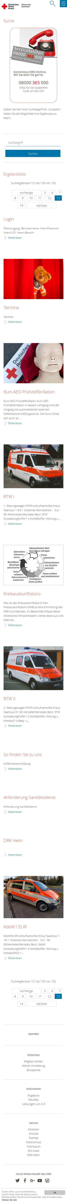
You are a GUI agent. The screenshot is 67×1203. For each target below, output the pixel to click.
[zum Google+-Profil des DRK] (32, 1180)
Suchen (33, 154)
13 (58, 198)
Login (9, 219)
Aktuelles (33, 1099)
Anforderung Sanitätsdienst (30, 797)
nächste (41, 205)
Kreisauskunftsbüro (22, 594)
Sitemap (33, 1138)
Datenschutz (33, 1142)
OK (54, 1192)
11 (40, 198)
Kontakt (33, 1133)
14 (21, 205)
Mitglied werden (33, 1061)
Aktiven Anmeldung (33, 1065)
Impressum (33, 1146)
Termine (11, 307)
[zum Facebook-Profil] (17, 1180)
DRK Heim (13, 840)
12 (49, 198)
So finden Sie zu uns (23, 754)
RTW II (9, 698)
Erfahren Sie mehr (9, 1199)
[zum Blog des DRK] (47, 1180)
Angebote (33, 1095)
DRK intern (33, 1155)
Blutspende (33, 1070)
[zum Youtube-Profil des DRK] (40, 1180)
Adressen (33, 1129)
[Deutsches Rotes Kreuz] (10, 7)
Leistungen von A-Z (33, 1104)
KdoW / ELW (15, 927)
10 (31, 198)
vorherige (26, 193)
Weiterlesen (15, 237)
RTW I (9, 496)
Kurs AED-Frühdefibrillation (29, 392)
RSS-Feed (33, 1151)
